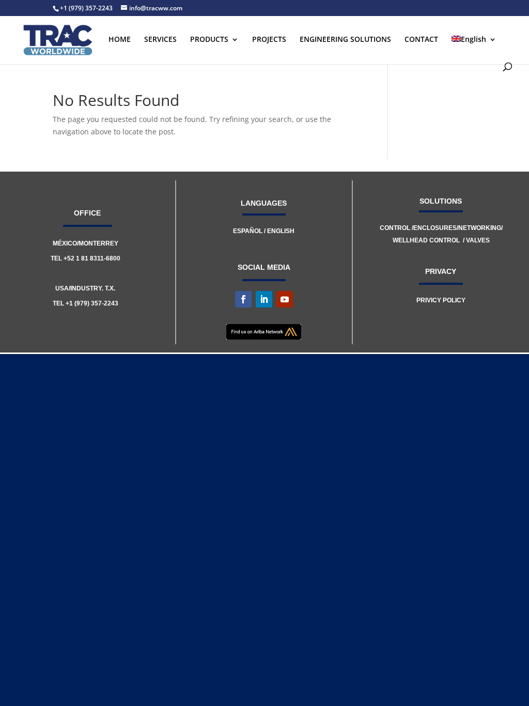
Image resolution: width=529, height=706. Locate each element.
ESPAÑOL (247, 231)
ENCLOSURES (435, 228)
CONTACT (421, 40)
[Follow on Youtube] (284, 299)
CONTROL (396, 228)
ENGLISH (280, 231)
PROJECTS (269, 40)
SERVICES (160, 40)
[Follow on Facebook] (243, 299)
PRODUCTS (209, 40)
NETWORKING (479, 228)
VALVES (478, 240)
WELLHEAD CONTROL (426, 240)
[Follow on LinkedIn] (264, 299)
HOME (119, 40)
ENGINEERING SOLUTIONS (345, 40)
